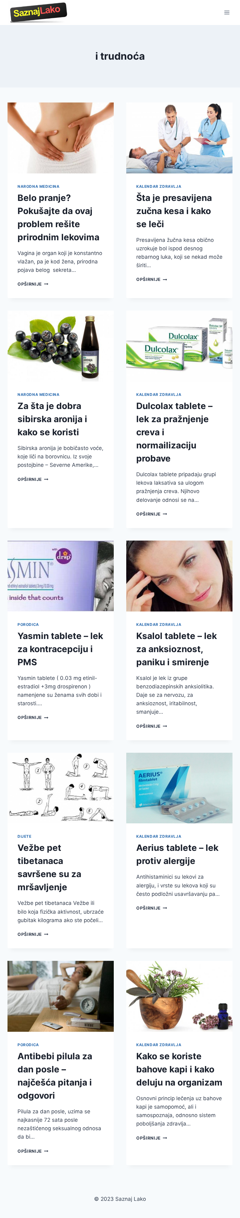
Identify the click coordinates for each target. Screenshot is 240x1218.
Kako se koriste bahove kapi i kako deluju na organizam (179, 1069)
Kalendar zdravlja (158, 186)
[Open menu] (226, 12)
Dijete (25, 836)
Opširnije (33, 284)
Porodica (28, 624)
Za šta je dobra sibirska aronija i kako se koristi (52, 419)
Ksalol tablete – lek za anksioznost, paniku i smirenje (176, 649)
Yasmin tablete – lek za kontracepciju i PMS (60, 649)
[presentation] (61, 137)
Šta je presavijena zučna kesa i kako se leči (174, 210)
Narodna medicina (39, 186)
